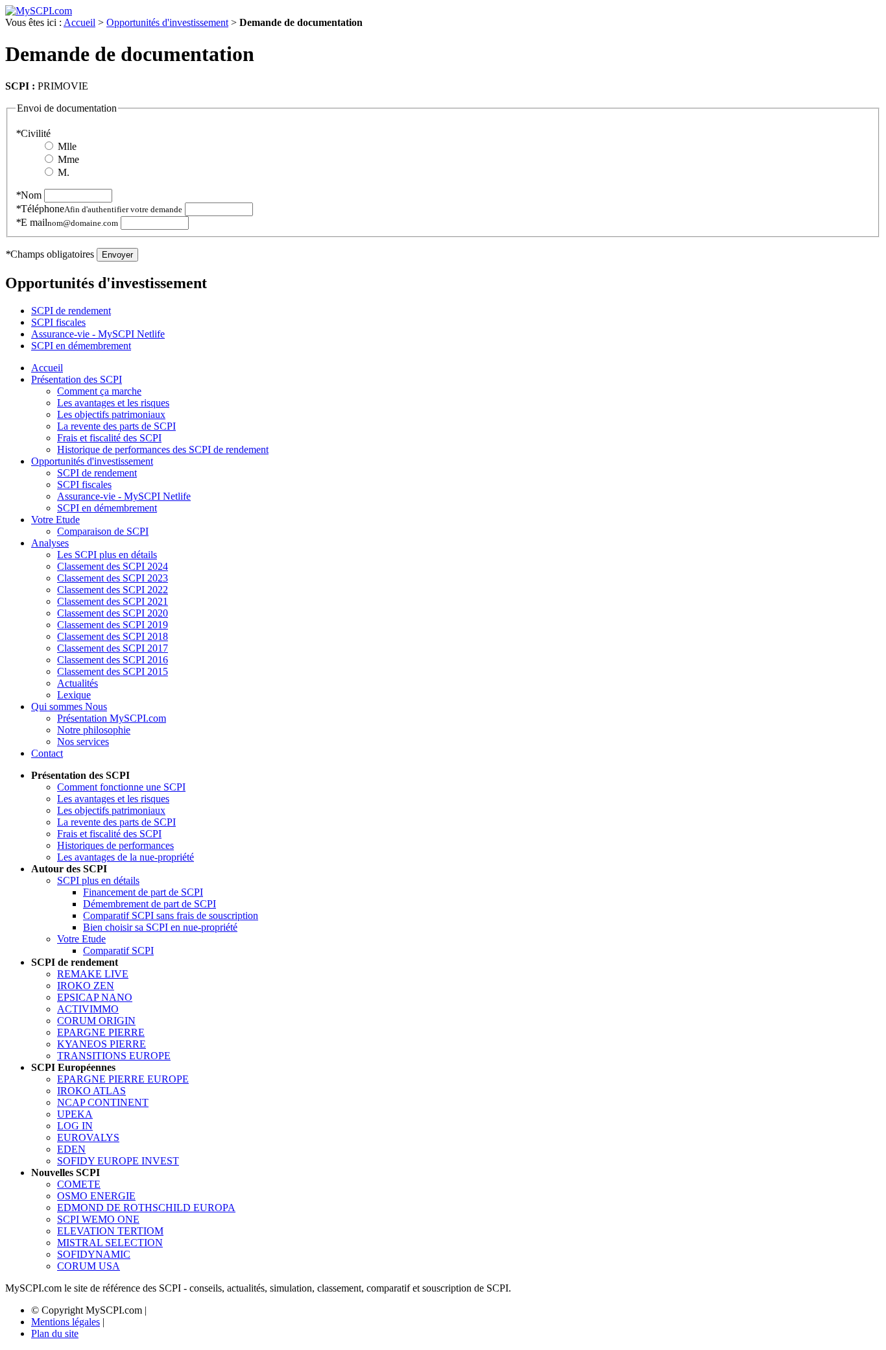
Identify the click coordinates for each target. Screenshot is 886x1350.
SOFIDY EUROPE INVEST (118, 1160)
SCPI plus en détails (98, 880)
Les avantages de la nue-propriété (125, 857)
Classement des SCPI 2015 (112, 671)
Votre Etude (55, 519)
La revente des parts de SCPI (116, 426)
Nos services (83, 741)
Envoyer (117, 255)
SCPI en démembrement (81, 345)
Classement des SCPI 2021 (112, 601)
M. (63, 172)
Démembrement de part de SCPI (149, 903)
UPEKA (75, 1114)
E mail (67, 222)
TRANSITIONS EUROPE (114, 1055)
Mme (68, 159)
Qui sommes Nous (69, 706)
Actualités (77, 683)
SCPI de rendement (71, 310)
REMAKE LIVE (92, 973)
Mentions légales (65, 1321)
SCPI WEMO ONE (98, 1219)
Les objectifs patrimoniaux (111, 414)
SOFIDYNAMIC (93, 1254)
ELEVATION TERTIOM (110, 1230)
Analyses (50, 542)
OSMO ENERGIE (96, 1195)
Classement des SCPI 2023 (112, 577)
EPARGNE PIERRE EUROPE (123, 1079)
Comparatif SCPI (118, 950)
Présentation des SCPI (76, 379)
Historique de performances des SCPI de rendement (163, 449)
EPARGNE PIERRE (101, 1032)
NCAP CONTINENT (103, 1102)
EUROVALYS (88, 1137)
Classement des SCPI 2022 (112, 589)
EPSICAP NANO (94, 997)
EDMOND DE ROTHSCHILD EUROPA (146, 1207)
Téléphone (99, 208)
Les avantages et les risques (113, 402)
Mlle (67, 146)
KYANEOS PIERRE (101, 1043)
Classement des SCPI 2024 (112, 566)
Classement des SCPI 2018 (112, 636)
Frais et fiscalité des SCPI (109, 437)
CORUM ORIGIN (96, 1020)
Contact (47, 753)
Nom (29, 195)
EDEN (71, 1149)
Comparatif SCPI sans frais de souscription (170, 915)
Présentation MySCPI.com (111, 718)
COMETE (79, 1184)
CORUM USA (88, 1265)
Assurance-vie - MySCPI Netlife (98, 333)
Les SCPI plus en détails (107, 554)
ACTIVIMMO (88, 1008)
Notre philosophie (93, 729)
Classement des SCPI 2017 (112, 648)
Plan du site (54, 1333)
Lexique (74, 694)
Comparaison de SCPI (103, 531)
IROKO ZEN (85, 985)
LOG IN (75, 1125)
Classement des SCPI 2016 (112, 659)
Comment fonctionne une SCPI (121, 786)
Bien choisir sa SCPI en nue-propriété (160, 927)
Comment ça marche (99, 391)
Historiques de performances (115, 845)
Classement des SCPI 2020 (112, 613)
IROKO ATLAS (91, 1090)
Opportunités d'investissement (167, 22)
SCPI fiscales (58, 322)
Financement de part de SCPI (143, 892)
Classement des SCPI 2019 (112, 624)
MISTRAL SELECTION (110, 1242)
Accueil (79, 22)
